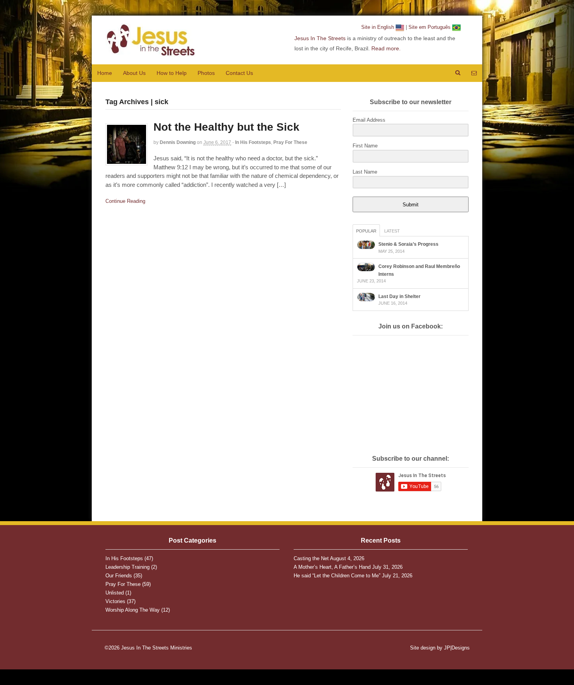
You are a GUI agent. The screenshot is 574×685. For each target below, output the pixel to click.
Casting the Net (311, 558)
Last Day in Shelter (399, 296)
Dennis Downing (178, 142)
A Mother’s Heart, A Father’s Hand (332, 567)
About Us (134, 73)
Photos (206, 73)
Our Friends (118, 576)
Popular (366, 231)
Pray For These (290, 142)
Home (104, 73)
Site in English (378, 27)
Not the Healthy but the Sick (226, 127)
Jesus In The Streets (320, 38)
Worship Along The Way (132, 610)
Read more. (386, 48)
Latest (392, 231)
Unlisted (114, 593)
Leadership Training (127, 567)
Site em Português (430, 27)
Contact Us (239, 73)
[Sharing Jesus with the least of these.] (150, 52)
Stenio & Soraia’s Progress (408, 244)
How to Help (172, 73)
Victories (115, 601)
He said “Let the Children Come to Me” (337, 576)
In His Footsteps (253, 142)
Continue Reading (125, 201)
